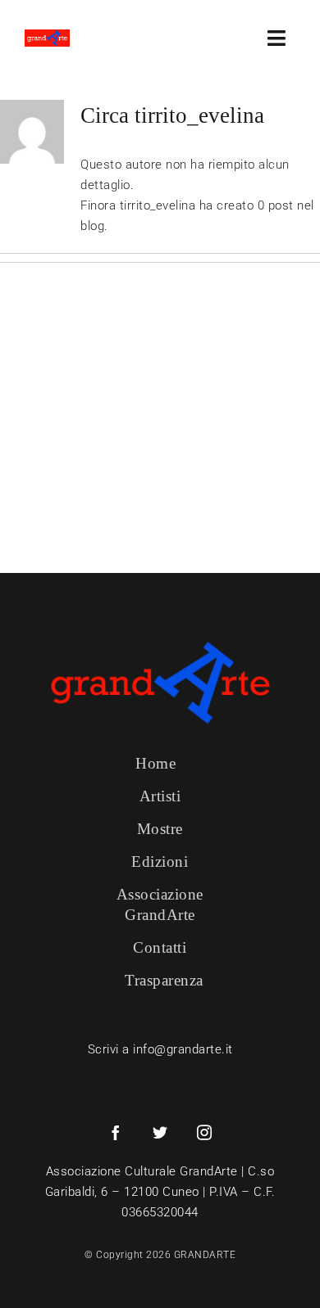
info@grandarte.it (183, 1049)
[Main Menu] (281, 37)
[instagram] (204, 1132)
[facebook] (116, 1132)
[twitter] (160, 1132)
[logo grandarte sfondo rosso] (47, 35)
